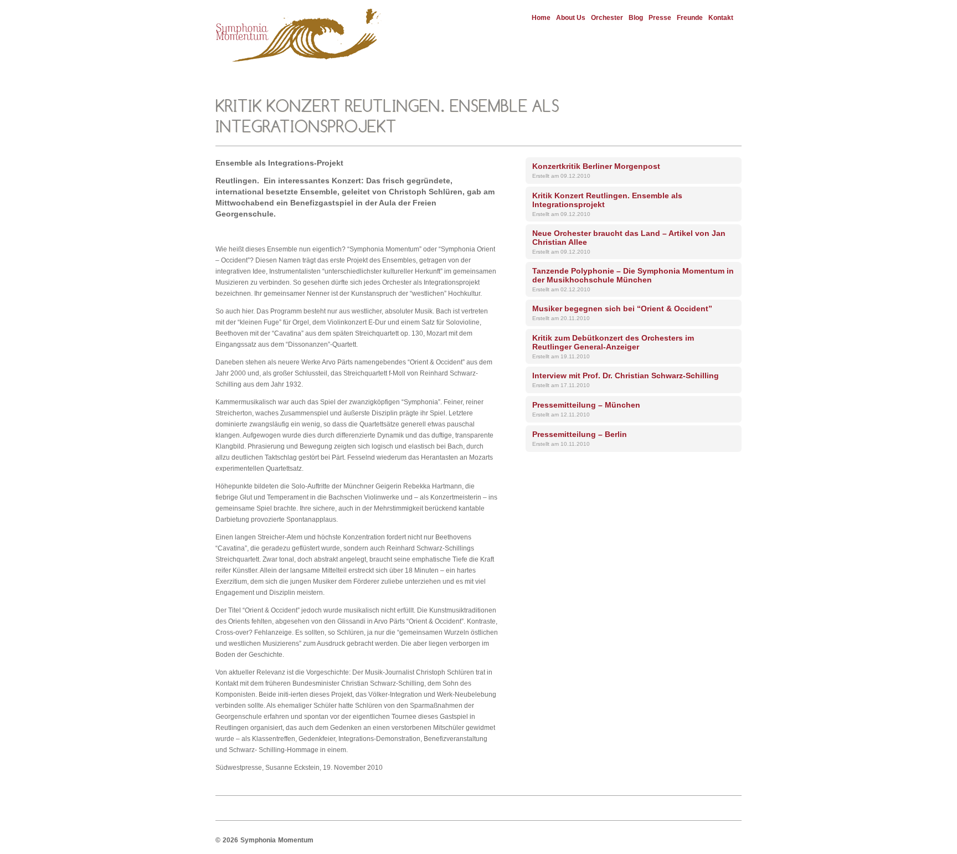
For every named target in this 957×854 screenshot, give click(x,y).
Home (541, 18)
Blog (636, 18)
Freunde (690, 18)
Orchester (607, 18)
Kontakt (720, 18)
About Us (570, 18)
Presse (660, 18)
